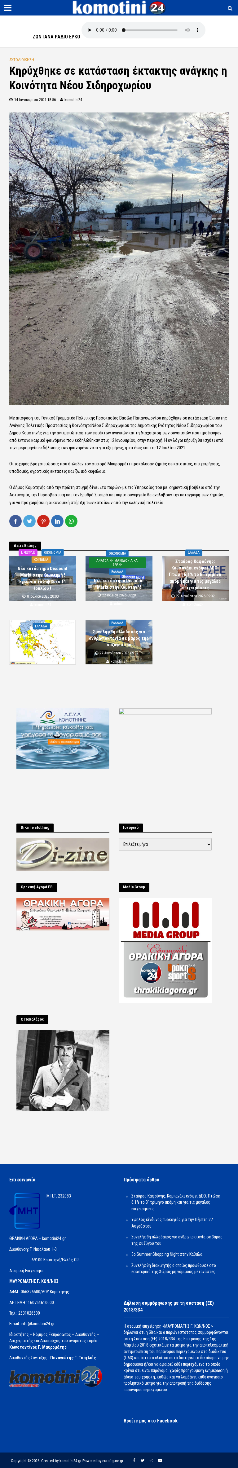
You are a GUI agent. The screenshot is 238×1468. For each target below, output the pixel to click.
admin (119, 604)
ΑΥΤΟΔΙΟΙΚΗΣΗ (21, 59)
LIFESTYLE (28, 552)
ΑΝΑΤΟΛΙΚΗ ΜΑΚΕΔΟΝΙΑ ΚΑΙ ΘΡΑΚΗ (117, 563)
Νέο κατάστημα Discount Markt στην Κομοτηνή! (119, 584)
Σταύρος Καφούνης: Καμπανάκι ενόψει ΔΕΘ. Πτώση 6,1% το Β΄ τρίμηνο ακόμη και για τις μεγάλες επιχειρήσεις (195, 575)
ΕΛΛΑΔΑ (117, 572)
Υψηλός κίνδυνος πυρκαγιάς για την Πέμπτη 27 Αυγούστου (43, 638)
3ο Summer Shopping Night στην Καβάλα (166, 1254)
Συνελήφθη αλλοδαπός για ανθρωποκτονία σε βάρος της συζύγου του (119, 638)
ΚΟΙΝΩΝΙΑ (41, 559)
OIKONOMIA (52, 552)
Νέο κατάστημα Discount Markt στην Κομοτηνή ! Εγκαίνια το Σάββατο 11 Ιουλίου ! (43, 578)
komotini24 (73, 99)
